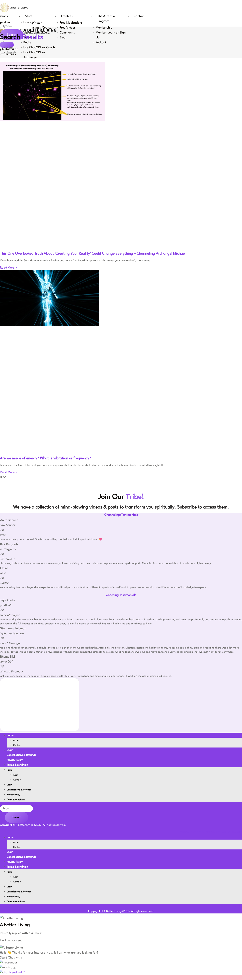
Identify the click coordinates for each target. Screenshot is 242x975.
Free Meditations (71, 22)
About (16, 740)
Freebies (67, 16)
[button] (8, 962)
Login (10, 750)
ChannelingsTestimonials (121, 514)
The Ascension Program (107, 19)
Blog (63, 37)
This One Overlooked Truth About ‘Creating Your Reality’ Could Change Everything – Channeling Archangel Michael (93, 253)
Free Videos (68, 27)
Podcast (101, 42)
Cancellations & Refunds (21, 755)
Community (67, 32)
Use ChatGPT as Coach (39, 47)
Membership (104, 27)
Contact (139, 16)
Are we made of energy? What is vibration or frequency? (45, 458)
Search (16, 817)
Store (28, 16)
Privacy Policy (15, 760)
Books (27, 42)
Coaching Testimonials (121, 595)
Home (10, 735)
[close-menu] (7, 45)
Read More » (8, 267)
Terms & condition (17, 765)
